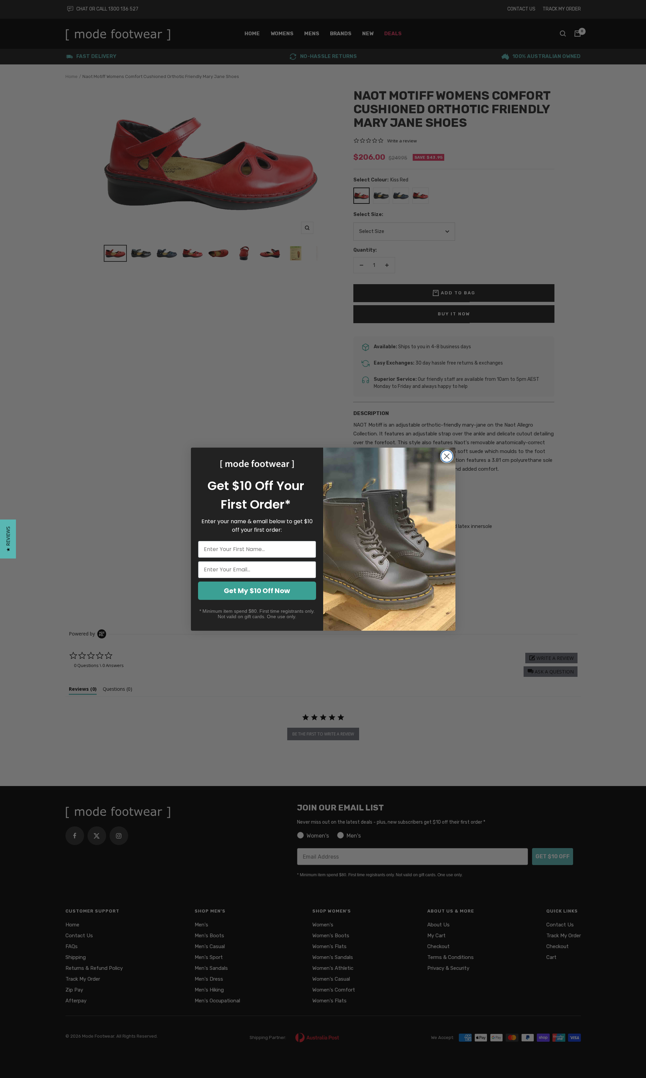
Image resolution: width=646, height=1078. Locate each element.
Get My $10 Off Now (257, 590)
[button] (8, 539)
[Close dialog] (447, 456)
